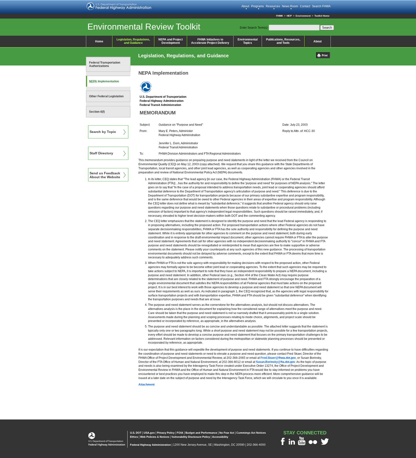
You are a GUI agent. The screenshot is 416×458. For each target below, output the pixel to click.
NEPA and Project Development (170, 41)
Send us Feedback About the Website (105, 175)
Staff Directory (101, 153)
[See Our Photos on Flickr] (312, 445)
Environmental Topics (248, 41)
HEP (289, 15)
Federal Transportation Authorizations (104, 64)
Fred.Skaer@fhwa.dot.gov (278, 358)
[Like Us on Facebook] (282, 445)
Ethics (134, 436)
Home (99, 41)
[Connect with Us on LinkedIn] (291, 445)
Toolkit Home (322, 15)
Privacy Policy (166, 432)
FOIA (180, 432)
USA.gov (149, 432)
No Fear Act (226, 432)
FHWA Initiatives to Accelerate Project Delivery (210, 41)
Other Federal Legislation (106, 96)
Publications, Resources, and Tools (283, 41)
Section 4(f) (97, 111)
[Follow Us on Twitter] (325, 445)
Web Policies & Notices (154, 436)
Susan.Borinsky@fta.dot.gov (275, 362)
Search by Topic (103, 132)
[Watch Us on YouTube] (302, 445)
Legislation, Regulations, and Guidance (133, 41)
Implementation (104, 81)
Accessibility (220, 436)
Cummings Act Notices (251, 432)
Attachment (146, 384)
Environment (303, 15)
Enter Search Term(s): (254, 27)
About (317, 41)
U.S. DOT (136, 432)
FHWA (279, 15)
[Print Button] (324, 56)
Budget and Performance (201, 432)
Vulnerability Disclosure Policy (190, 436)
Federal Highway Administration (150, 444)
